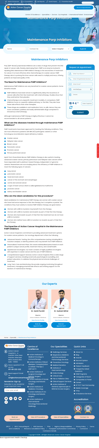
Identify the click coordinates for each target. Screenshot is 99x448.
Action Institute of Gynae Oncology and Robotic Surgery (38, 381)
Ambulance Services (83, 394)
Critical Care (57, 376)
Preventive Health (67, 1)
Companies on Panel (83, 380)
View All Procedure (38, 417)
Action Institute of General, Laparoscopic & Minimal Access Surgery (61, 386)
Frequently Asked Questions (82, 370)
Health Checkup (21, 437)
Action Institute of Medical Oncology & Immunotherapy (36, 356)
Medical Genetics (59, 365)
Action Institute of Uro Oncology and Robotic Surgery (37, 394)
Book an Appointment (83, 7)
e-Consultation (28, 1)
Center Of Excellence (32, 15)
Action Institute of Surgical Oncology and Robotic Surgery (36, 374)
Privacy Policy (81, 426)
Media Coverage (82, 388)
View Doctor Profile (38, 320)
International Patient (76, 15)
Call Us (10, 4)
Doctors (54, 15)
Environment (88, 15)
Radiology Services (60, 352)
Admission (79, 363)
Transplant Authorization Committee (62, 429)
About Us (79, 352)
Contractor (84, 429)
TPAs (78, 391)
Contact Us (19, 4)
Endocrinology (58, 373)
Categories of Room (83, 377)
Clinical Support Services (62, 381)
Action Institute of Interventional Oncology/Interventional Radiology (37, 402)
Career (30, 4)
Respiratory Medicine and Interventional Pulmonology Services (60, 357)
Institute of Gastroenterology (58, 369)
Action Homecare (13, 1)
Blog (77, 355)
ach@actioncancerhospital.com (21, 378)
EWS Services (38, 426)
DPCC (8, 426)
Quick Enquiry (53, 1)
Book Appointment (7, 437)
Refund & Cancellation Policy (34, 429)
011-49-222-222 (14, 369)
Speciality (13, 337)
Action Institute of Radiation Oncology (35, 388)
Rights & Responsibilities (63, 426)
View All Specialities (61, 417)
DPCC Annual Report (22, 426)
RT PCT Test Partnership (85, 385)
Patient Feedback (82, 366)
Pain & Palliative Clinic (61, 379)
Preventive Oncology (61, 362)
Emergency (98, 150)
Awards (79, 358)
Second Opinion (82, 360)
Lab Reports (40, 1)
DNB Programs (81, 374)
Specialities (46, 15)
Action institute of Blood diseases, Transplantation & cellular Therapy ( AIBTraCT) (38, 365)
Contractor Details (49, 431)
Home (6, 337)
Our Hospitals (62, 15)
